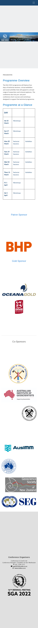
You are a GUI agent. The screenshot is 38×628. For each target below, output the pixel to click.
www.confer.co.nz (20, 568)
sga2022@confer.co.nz (20, 566)
